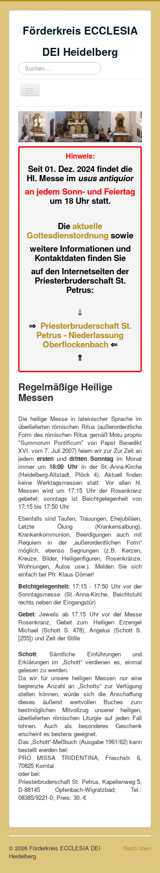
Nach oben (137, 848)
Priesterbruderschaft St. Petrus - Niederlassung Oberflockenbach (84, 335)
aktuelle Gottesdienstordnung (67, 230)
